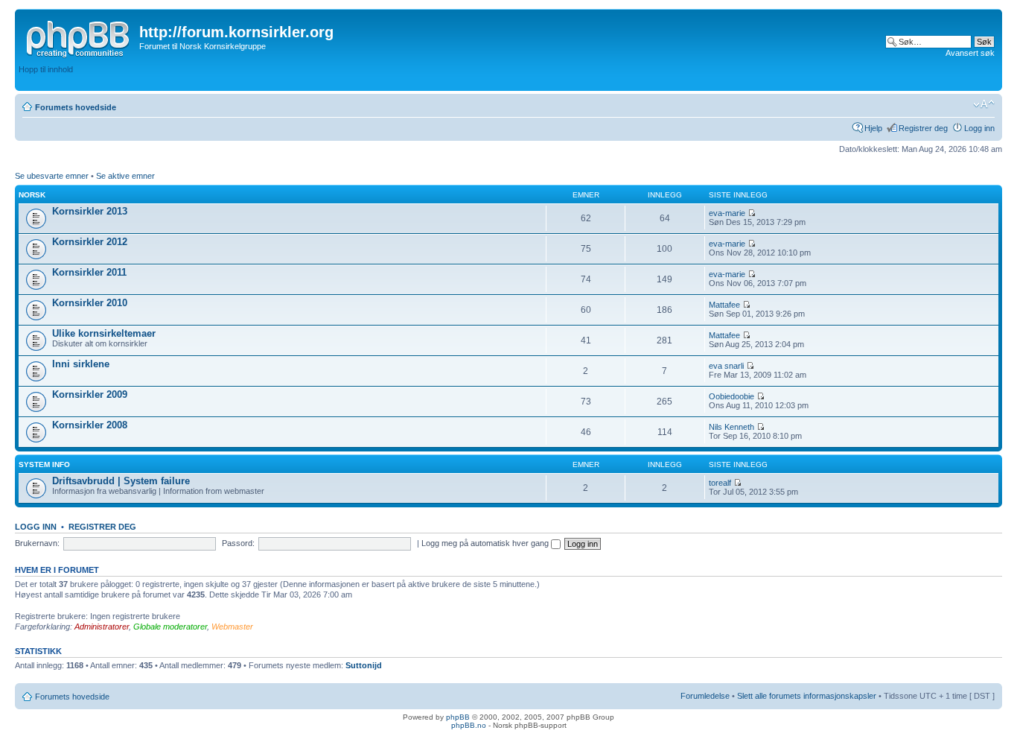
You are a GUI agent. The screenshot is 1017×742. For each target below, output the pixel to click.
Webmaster (232, 626)
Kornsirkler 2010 (89, 302)
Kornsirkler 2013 (89, 211)
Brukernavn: (37, 543)
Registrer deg (923, 128)
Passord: (238, 543)
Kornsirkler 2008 (89, 425)
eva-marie (727, 213)
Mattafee (724, 304)
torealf (720, 482)
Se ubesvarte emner (52, 175)
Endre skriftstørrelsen (984, 104)
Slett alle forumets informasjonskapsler (806, 695)
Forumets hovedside (75, 107)
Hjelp (873, 128)
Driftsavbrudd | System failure (121, 480)
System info (44, 464)
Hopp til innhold (46, 69)
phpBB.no (468, 725)
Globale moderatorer (170, 626)
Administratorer (101, 626)
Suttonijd (363, 665)
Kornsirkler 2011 (89, 272)
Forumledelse (705, 695)
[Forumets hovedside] (79, 36)
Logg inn (979, 128)
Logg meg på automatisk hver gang (486, 543)
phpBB (458, 717)
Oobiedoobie (731, 396)
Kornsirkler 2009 (89, 394)
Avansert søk (970, 52)
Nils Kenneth (731, 426)
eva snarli (726, 365)
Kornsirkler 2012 (89, 241)
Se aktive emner (125, 175)
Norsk (32, 195)
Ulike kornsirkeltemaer (104, 333)
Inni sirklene (80, 364)
